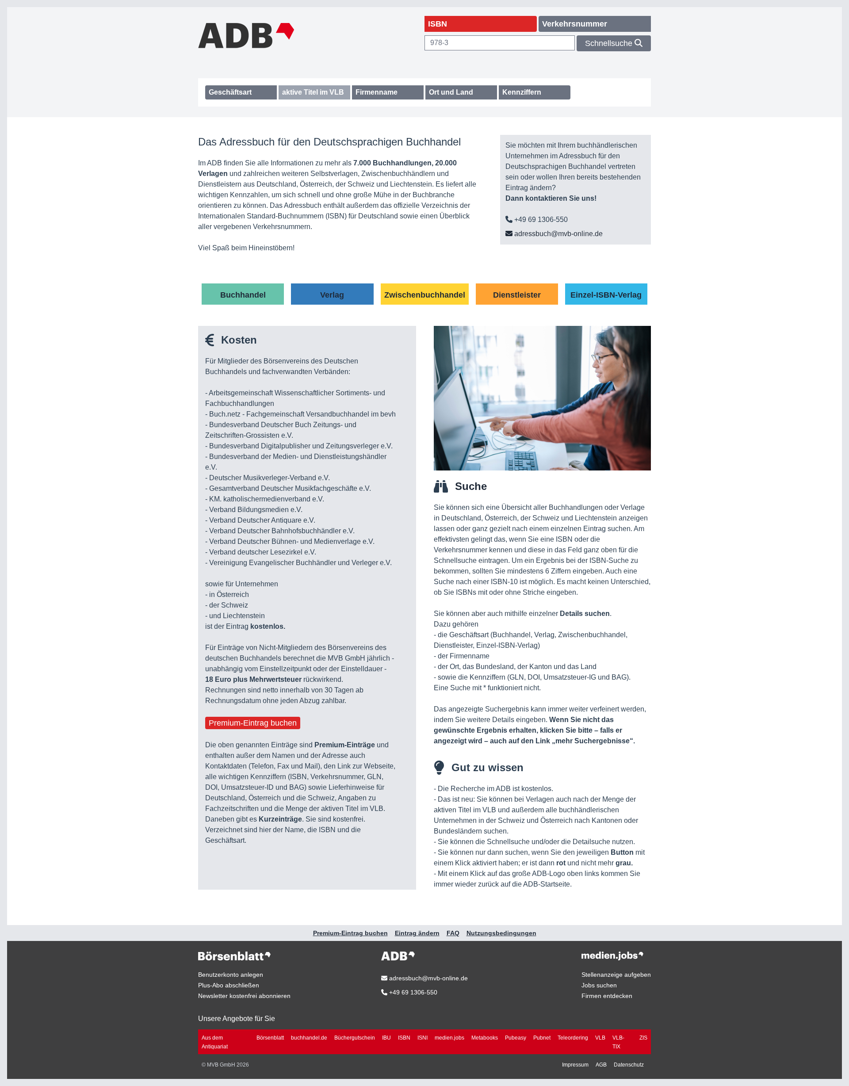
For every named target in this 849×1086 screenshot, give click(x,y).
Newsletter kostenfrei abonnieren (244, 995)
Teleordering (573, 1038)
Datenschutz (629, 1065)
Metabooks (484, 1038)
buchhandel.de (309, 1038)
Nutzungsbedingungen (501, 933)
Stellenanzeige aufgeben (616, 974)
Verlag (332, 295)
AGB (601, 1065)
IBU (386, 1038)
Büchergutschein (354, 1038)
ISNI (422, 1038)
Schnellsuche (610, 43)
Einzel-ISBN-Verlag (606, 295)
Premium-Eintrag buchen (253, 723)
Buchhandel (243, 295)
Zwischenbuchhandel (424, 295)
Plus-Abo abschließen (228, 985)
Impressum (575, 1065)
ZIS (643, 1038)
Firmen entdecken (606, 995)
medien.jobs (449, 1038)
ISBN (404, 1038)
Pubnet (542, 1038)
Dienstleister (517, 295)
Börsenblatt (270, 1038)
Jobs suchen (599, 985)
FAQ (453, 933)
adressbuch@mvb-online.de (557, 233)
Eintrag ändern (417, 933)
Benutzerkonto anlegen (230, 974)
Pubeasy (515, 1038)
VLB (600, 1038)
